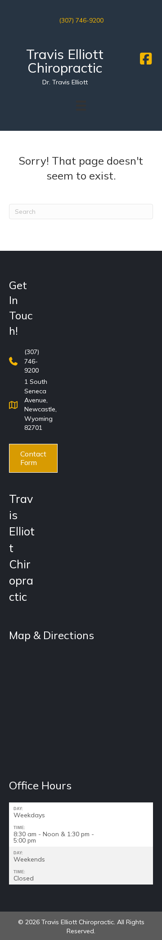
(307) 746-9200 (81, 20)
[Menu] (81, 105)
